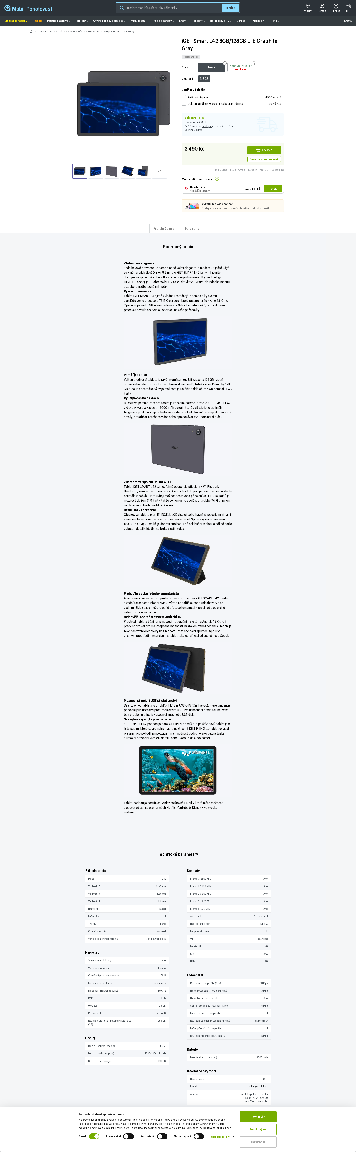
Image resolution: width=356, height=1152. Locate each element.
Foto (274, 20)
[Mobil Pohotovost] (28, 8)
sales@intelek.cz (258, 1086)
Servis (348, 20)
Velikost (71, 31)
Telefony (80, 20)
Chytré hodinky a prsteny (108, 20)
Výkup (38, 20)
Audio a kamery (163, 20)
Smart (182, 20)
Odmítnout (258, 1142)
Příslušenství (138, 20)
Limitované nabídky (15, 20)
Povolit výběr (258, 1129)
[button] (178, 7)
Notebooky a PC (219, 20)
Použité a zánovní (57, 20)
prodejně (207, 126)
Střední (81, 31)
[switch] (128, 1136)
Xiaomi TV (258, 20)
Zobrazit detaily (220, 1136)
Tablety (198, 20)
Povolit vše (258, 1116)
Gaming (240, 20)
